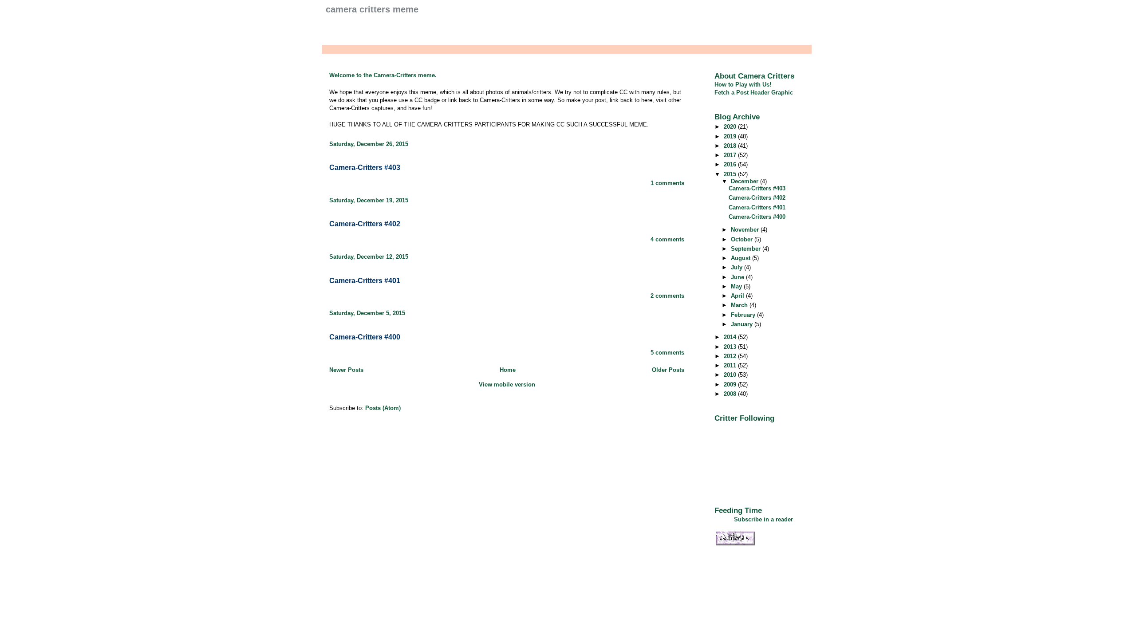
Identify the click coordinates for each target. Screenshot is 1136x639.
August (741, 258)
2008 (731, 393)
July (737, 267)
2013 (731, 346)
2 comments (667, 295)
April (738, 295)
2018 (731, 145)
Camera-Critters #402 (364, 224)
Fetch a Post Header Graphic (753, 92)
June (738, 277)
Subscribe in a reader (763, 519)
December (745, 181)
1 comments (667, 183)
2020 (731, 126)
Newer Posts (346, 370)
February (744, 315)
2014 (731, 337)
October (742, 239)
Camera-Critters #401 (364, 280)
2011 (731, 365)
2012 (731, 356)
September (746, 248)
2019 (731, 136)
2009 (731, 384)
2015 (731, 174)
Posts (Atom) (383, 408)
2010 (731, 374)
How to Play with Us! (742, 84)
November (746, 229)
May (737, 286)
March (740, 305)
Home (508, 370)
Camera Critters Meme (372, 9)
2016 (731, 164)
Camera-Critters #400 (364, 337)
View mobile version (507, 384)
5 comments (667, 352)
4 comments (667, 239)
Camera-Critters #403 (364, 167)
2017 (731, 155)
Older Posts (668, 370)
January (742, 324)
